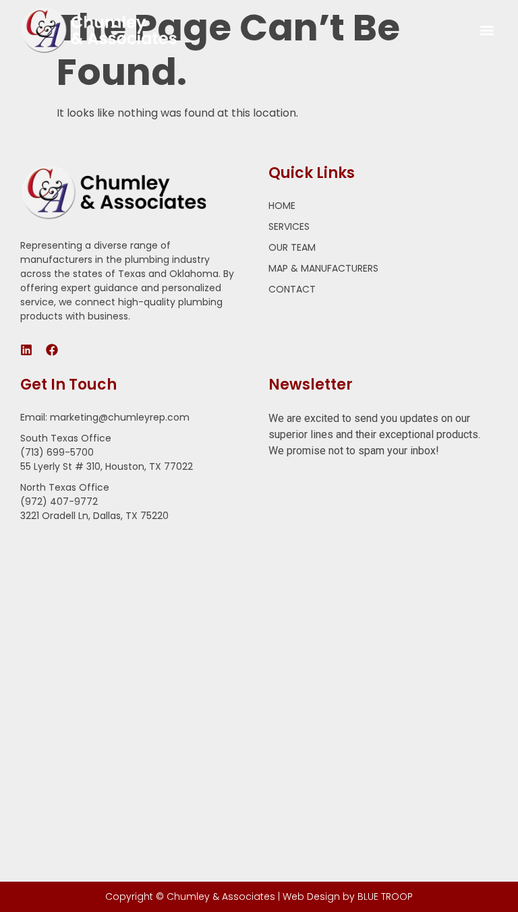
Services (289, 226)
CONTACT (292, 289)
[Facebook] (52, 350)
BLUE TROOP (385, 896)
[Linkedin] (26, 350)
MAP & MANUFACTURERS (323, 268)
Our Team (292, 247)
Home (281, 205)
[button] (487, 31)
